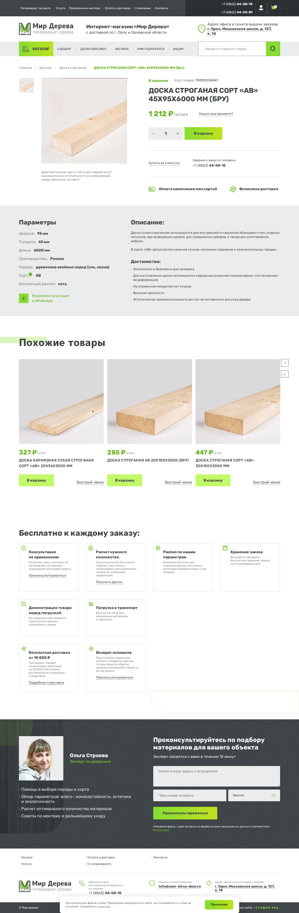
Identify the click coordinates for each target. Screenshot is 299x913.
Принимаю (219, 904)
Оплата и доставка (117, 8)
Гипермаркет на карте (35, 8)
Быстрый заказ (90, 482)
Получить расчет (109, 582)
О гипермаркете (99, 864)
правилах (103, 906)
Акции (178, 49)
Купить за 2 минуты (164, 163)
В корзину (36, 480)
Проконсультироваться (47, 575)
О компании (143, 8)
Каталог (41, 49)
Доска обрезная (93, 49)
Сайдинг (64, 49)
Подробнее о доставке (46, 683)
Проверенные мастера (84, 8)
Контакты (161, 8)
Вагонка (122, 49)
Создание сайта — (243, 907)
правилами (162, 829)
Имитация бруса (150, 49)
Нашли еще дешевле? (216, 114)
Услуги (60, 8)
